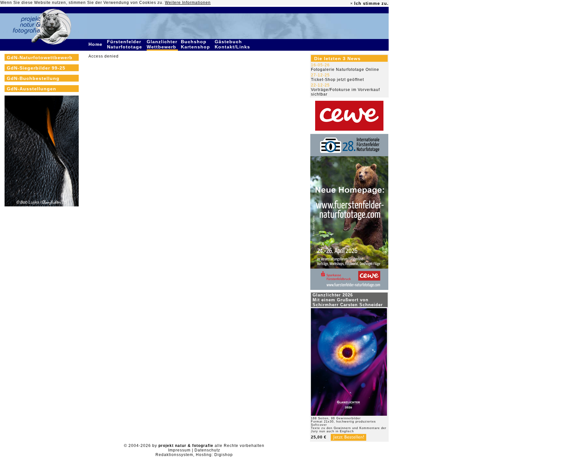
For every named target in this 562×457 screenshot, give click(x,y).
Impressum (179, 450)
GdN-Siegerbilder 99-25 (36, 68)
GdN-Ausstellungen (31, 88)
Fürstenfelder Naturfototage (125, 44)
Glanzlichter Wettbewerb (162, 44)
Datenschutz (207, 450)
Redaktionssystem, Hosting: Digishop (194, 454)
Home (96, 44)
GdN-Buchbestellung (33, 78)
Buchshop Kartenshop (196, 44)
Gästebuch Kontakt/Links (233, 44)
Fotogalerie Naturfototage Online (345, 69)
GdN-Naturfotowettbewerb (40, 57)
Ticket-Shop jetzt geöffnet (337, 79)
